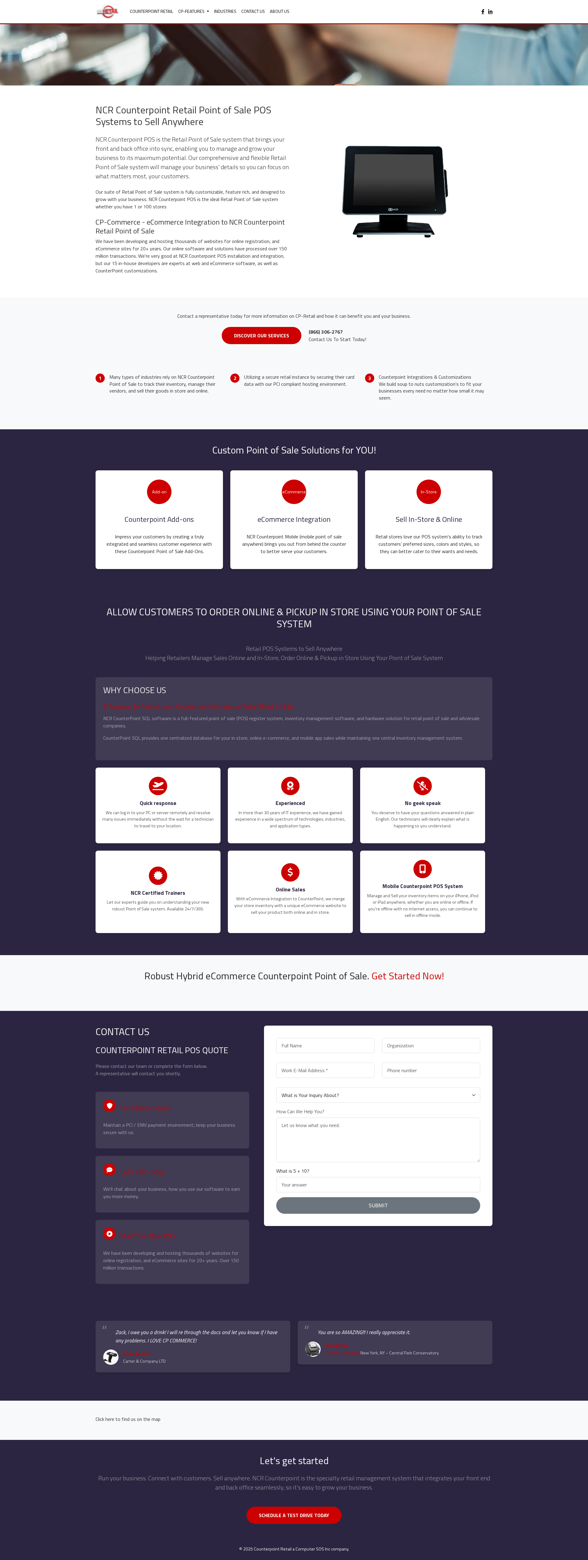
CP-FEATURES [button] (191, 11)
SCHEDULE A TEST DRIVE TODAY (294, 1515)
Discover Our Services (261, 335)
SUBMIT (378, 1205)
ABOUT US (279, 11)
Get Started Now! (407, 975)
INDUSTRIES (225, 11)
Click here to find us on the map (128, 1419)
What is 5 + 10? (292, 1171)
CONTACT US (253, 11)
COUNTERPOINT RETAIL (151, 11)
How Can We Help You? (300, 1111)
